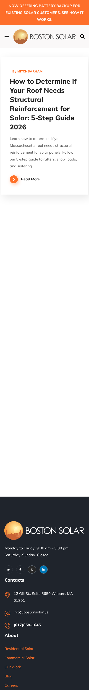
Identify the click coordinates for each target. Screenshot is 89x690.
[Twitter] (9, 569)
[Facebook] (20, 569)
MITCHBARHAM (29, 71)
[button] (82, 36)
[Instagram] (32, 569)
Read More (30, 179)
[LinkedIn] (43, 569)
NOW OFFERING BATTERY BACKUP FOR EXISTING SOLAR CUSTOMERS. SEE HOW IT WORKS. (44, 12)
